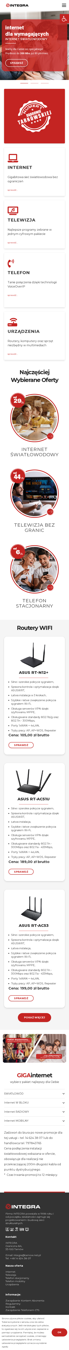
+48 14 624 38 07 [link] (20, 1258)
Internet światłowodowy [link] (34, 452)
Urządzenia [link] (12, 1284)
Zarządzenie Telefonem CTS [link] (22, 1310)
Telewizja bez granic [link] (34, 527)
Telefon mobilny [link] (15, 1281)
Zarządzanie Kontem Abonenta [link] (24, 1300)
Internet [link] (10, 1271)
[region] (34, 48)
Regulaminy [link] (12, 1303)
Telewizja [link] (10, 1274)
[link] (64, 18)
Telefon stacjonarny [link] (34, 603)
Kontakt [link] (10, 1306)
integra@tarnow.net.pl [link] (27, 1255)
